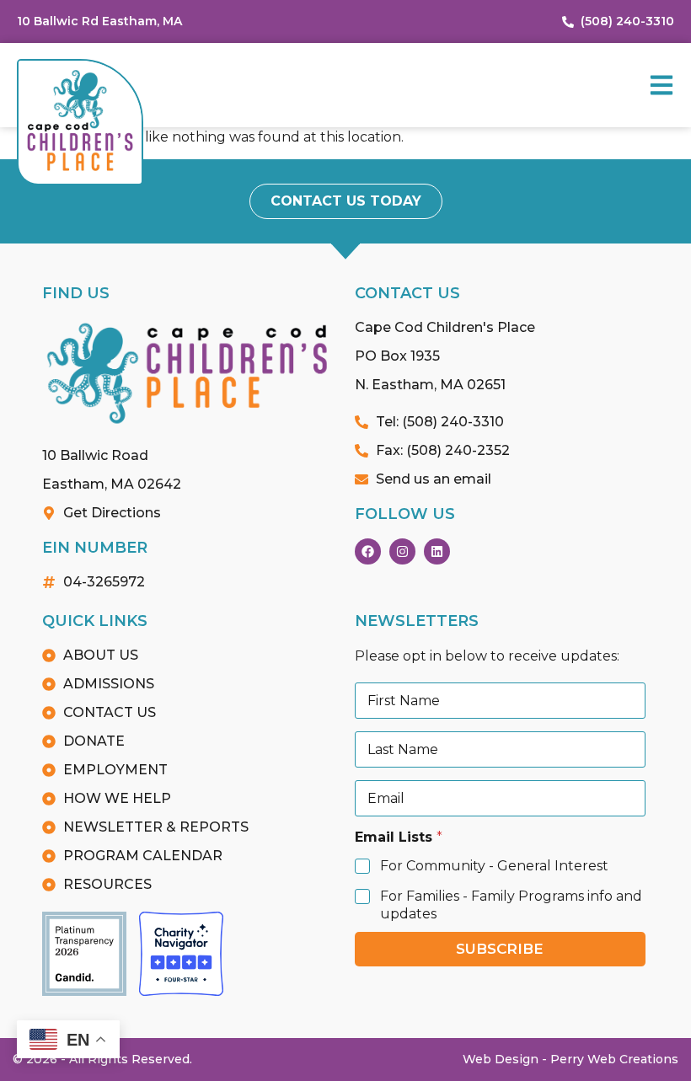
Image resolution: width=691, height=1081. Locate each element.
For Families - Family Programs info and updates (511, 905)
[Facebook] (368, 551)
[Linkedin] (437, 551)
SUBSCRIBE (500, 948)
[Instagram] (402, 551)
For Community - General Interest (494, 866)
